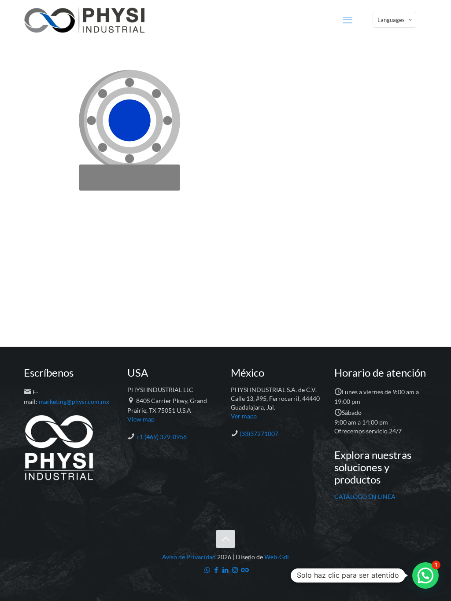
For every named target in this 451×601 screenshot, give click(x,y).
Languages (391, 19)
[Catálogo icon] (244, 570)
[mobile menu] (347, 19)
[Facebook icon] (216, 570)
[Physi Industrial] (84, 20)
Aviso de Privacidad (189, 557)
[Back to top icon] (225, 539)
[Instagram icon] (235, 570)
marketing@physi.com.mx (74, 401)
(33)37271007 (259, 433)
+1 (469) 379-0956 (161, 436)
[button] (425, 575)
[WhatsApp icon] (207, 570)
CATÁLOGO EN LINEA (365, 496)
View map (141, 419)
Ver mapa (244, 416)
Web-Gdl (276, 557)
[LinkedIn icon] (225, 570)
